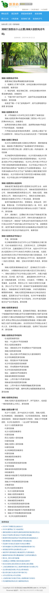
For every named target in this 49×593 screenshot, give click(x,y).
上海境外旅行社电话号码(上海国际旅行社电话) (19, 578)
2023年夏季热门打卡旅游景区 (13, 529)
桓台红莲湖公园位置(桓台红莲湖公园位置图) (18, 564)
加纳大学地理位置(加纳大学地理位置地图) (17, 535)
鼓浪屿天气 (37, 19)
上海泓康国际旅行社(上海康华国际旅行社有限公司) (20, 567)
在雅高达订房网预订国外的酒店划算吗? (16, 561)
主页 (9, 24)
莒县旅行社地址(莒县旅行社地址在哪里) (16, 544)
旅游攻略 (38, 14)
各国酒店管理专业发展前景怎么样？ (15, 549)
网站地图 (39, 590)
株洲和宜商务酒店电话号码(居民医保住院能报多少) (20, 538)
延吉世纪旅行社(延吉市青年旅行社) (15, 572)
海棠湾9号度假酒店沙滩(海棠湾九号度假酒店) (18, 552)
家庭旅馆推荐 (26, 14)
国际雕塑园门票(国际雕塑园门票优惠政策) (17, 541)
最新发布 (25, 9)
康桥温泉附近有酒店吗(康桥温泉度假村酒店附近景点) (21, 532)
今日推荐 (44, 9)
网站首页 (5, 14)
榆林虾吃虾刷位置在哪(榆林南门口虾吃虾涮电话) (20, 555)
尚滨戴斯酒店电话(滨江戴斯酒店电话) (16, 581)
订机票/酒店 (35, 9)
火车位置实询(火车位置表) (12, 575)
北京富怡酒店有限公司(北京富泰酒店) (16, 570)
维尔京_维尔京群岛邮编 (11, 558)
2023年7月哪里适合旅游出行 (13, 526)
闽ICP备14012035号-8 (28, 590)
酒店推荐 (15, 14)
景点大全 (5, 19)
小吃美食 (15, 19)
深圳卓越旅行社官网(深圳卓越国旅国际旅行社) (19, 547)
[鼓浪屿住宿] (25, 4)
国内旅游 (16, 24)
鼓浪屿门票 (25, 19)
